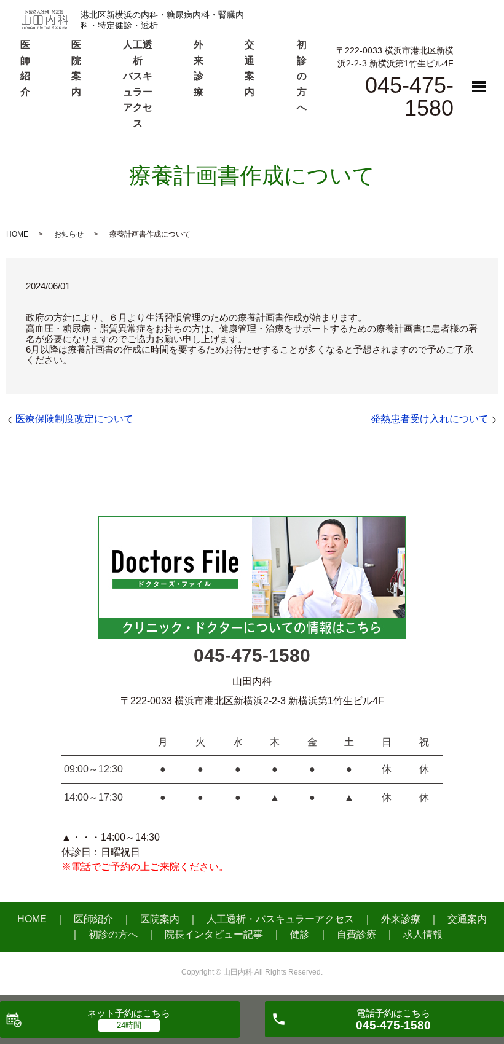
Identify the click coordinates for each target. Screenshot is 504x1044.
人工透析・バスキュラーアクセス (280, 919)
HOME (17, 234)
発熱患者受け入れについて (430, 419)
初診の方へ (302, 75)
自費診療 (356, 934)
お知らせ (69, 234)
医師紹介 (93, 919)
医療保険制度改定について (74, 419)
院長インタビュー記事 (214, 934)
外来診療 (400, 919)
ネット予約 (128, 1013)
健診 (300, 934)
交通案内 (467, 919)
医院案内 (159, 919)
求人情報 (423, 934)
